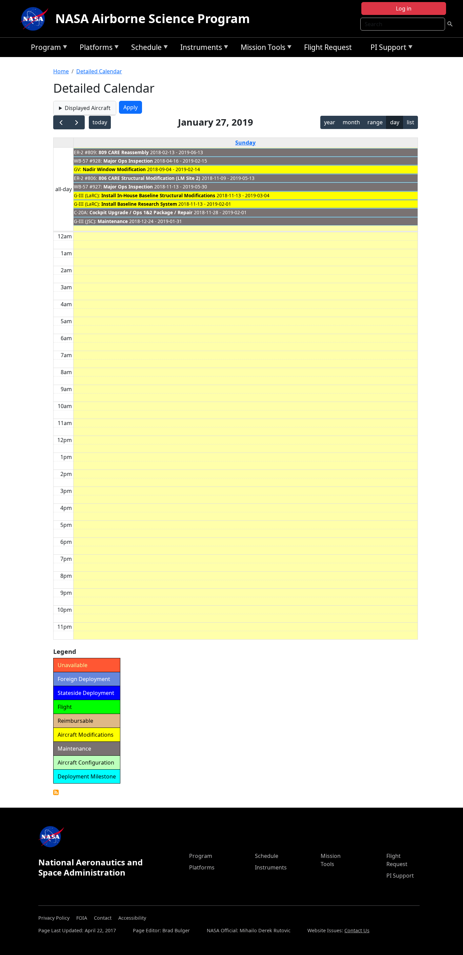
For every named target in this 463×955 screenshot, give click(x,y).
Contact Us (356, 930)
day (394, 122)
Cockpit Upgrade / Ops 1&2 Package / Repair (141, 212)
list (410, 122)
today (100, 122)
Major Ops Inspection (128, 161)
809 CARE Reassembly (124, 152)
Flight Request (328, 47)
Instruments (199, 48)
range (375, 122)
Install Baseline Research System (139, 204)
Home (61, 71)
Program (44, 48)
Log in (403, 8)
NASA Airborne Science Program (152, 18)
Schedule (145, 48)
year (329, 122)
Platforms (94, 48)
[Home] (35, 19)
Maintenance (113, 221)
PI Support (386, 48)
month (351, 122)
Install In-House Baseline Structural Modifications (158, 195)
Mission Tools (261, 48)
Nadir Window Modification (114, 169)
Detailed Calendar (99, 71)
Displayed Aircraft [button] (87, 108)
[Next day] (77, 122)
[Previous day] (61, 122)
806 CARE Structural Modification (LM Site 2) (149, 178)
